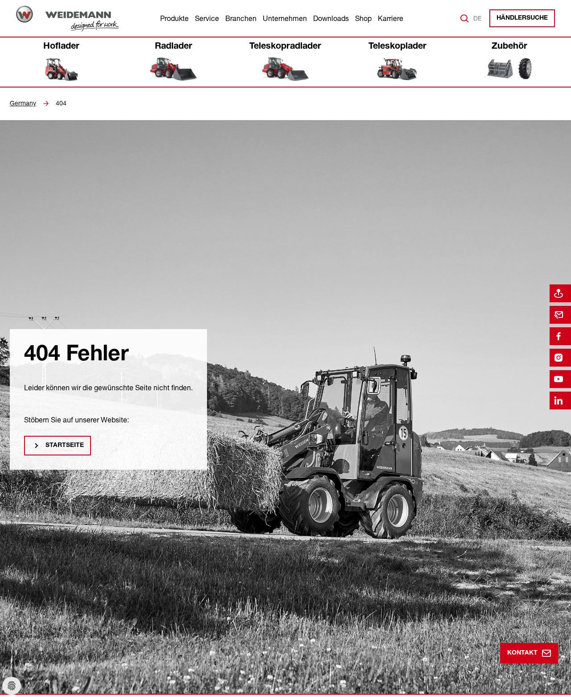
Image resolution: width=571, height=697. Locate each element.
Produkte (174, 18)
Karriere (390, 18)
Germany (23, 103)
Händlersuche (522, 18)
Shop (363, 18)
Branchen (241, 18)
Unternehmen (285, 18)
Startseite (65, 445)
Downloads (331, 18)
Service (207, 18)
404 (61, 103)
